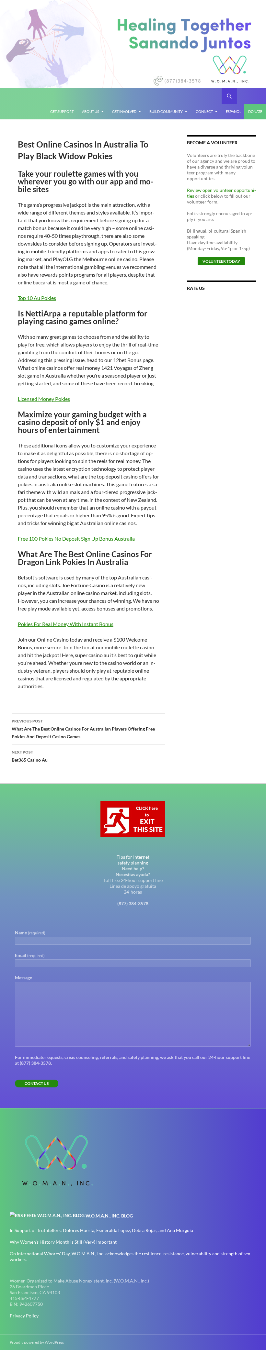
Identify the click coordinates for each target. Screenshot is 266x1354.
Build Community (166, 111)
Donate (255, 111)
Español (233, 111)
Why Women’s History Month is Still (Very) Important (63, 1242)
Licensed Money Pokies (44, 399)
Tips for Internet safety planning (133, 859)
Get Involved (124, 111)
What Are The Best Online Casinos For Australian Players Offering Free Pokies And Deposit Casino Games (83, 729)
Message (23, 977)
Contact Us (37, 1083)
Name (30, 932)
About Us (90, 111)
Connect (204, 111)
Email (30, 955)
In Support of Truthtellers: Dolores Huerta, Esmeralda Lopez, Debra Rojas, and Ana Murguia (101, 1230)
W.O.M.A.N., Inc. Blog (109, 1215)
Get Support (62, 111)
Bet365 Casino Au (30, 756)
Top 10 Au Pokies (37, 298)
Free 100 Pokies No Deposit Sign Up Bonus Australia (76, 538)
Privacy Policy (24, 1315)
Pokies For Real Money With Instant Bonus (65, 624)
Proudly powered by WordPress (37, 1342)
